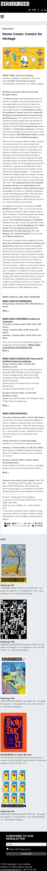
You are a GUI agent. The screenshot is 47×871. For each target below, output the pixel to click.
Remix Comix (7, 28)
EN (45, 10)
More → (5, 311)
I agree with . (19, 849)
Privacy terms (24, 849)
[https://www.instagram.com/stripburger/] (35, 10)
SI (42, 10)
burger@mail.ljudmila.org (11, 870)
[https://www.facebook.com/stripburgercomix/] (32, 10)
